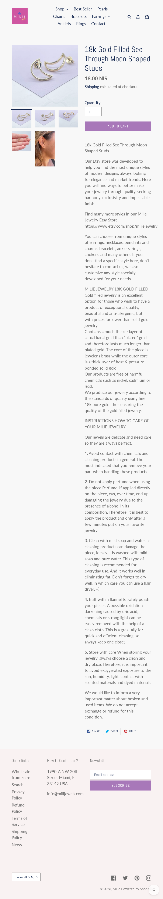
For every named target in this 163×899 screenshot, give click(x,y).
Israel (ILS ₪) (25, 877)
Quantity (93, 102)
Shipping (92, 86)
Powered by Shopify (136, 889)
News (17, 844)
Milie (116, 889)
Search (18, 784)
